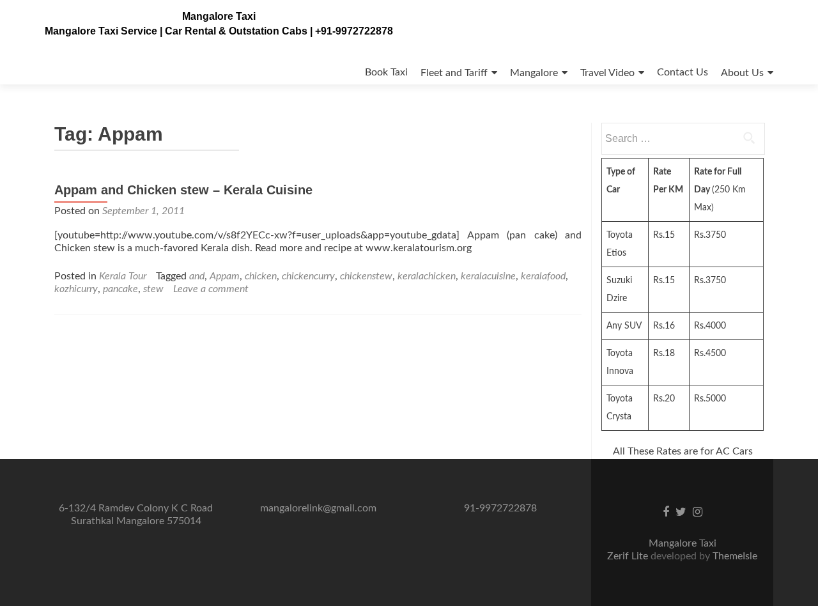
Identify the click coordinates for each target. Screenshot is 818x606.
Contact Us (682, 72)
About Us (742, 73)
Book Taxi (386, 72)
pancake (120, 289)
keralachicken (426, 276)
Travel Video (607, 73)
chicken (261, 276)
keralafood (543, 276)
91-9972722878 (500, 508)
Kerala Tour (122, 276)
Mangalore (534, 73)
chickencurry (308, 276)
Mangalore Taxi (219, 16)
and (196, 276)
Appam (225, 276)
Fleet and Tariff (454, 73)
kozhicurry (76, 289)
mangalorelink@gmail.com (318, 508)
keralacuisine (488, 276)
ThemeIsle (735, 556)
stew (153, 289)
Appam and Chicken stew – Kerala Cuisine (183, 190)
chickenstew (366, 276)
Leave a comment (211, 289)
